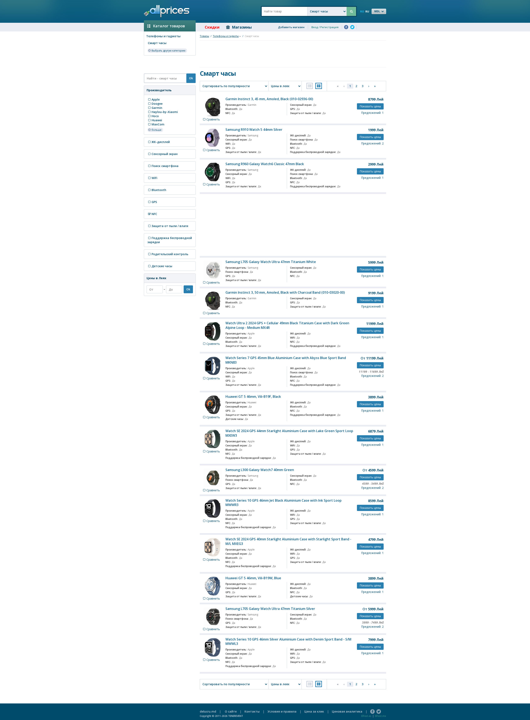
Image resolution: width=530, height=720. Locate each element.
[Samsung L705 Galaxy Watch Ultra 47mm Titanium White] (212, 270)
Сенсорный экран (165, 154)
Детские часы (162, 266)
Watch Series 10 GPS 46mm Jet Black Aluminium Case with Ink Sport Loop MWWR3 (283, 502)
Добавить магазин (291, 27)
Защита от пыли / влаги (170, 226)
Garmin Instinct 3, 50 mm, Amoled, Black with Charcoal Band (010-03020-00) (285, 292)
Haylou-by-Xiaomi (165, 112)
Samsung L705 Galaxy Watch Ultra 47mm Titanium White (270, 262)
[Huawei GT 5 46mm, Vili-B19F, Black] (212, 404)
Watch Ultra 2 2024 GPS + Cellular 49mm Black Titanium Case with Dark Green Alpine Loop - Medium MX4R (287, 325)
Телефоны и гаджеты (163, 36)
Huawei (157, 120)
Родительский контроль (170, 254)
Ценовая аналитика (347, 711)
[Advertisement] (168, 64)
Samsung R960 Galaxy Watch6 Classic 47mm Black (264, 164)
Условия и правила (281, 711)
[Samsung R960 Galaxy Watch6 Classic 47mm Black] (212, 172)
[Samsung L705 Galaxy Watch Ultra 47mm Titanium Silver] (212, 616)
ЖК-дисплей (161, 142)
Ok (191, 78)
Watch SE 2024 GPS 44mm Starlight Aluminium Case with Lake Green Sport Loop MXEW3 (289, 433)
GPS (154, 202)
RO (362, 11)
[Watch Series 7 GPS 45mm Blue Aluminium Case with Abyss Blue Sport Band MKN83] (212, 366)
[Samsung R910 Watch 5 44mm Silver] (212, 137)
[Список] (309, 86)
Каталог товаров (169, 25)
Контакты (252, 711)
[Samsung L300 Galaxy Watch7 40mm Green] (212, 478)
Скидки (212, 27)
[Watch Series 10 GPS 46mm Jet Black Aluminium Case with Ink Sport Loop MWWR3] (212, 508)
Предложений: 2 (372, 143)
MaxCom (158, 124)
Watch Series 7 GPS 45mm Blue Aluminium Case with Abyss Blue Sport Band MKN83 (285, 360)
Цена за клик (314, 711)
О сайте (231, 711)
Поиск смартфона (165, 166)
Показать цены (370, 106)
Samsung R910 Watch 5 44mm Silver (253, 129)
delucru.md (208, 711)
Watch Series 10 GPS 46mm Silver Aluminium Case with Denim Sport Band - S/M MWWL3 (288, 641)
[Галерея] (318, 86)
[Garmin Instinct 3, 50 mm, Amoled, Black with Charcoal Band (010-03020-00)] (212, 300)
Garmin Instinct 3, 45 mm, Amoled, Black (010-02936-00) (269, 99)
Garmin (157, 108)
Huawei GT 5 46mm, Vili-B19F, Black (253, 396)
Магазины (242, 27)
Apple (156, 99)
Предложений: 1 (372, 113)
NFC (154, 214)
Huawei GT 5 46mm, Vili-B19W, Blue (253, 578)
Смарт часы (157, 43)
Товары (204, 36)
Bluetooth (159, 190)
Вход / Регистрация (324, 27)
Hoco (155, 116)
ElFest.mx (380, 716)
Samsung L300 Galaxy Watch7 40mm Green (259, 470)
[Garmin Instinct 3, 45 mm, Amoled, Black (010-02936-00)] (212, 107)
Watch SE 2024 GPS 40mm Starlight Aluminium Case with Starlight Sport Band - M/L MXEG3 (288, 541)
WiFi (154, 178)
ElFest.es (366, 716)
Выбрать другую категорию (169, 50)
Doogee (157, 104)
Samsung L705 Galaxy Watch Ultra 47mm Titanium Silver (270, 608)
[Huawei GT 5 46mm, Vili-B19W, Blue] (212, 586)
